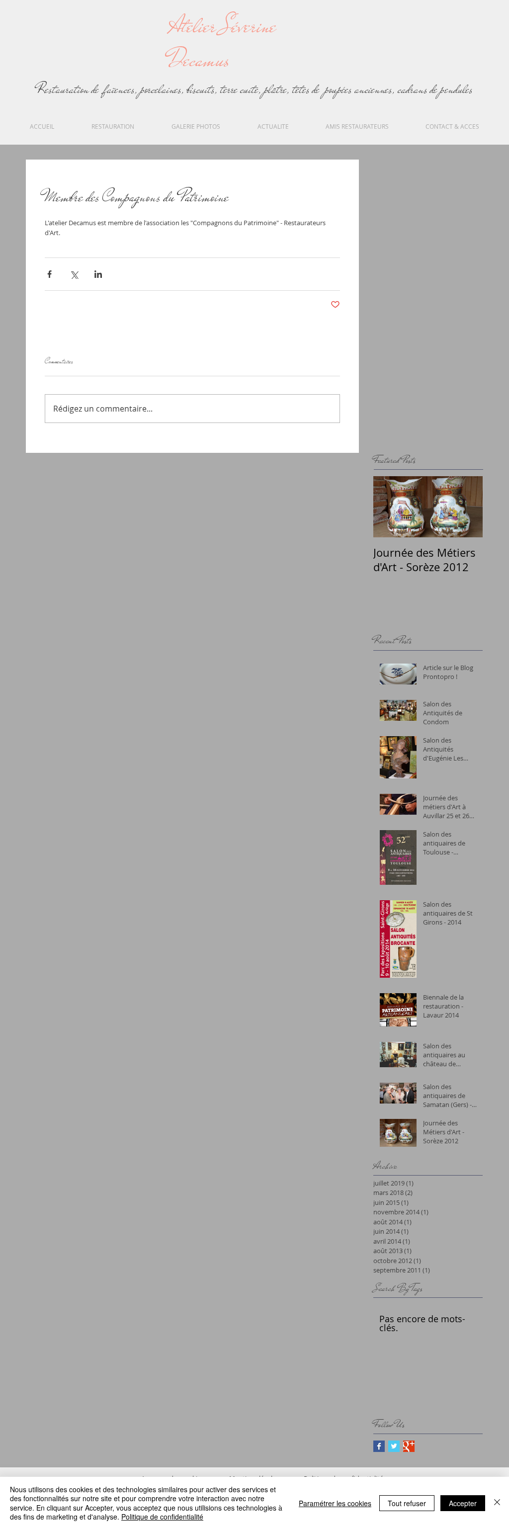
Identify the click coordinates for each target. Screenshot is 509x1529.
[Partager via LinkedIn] (98, 274)
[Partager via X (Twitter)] (74, 274)
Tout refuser (407, 1503)
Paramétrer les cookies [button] (335, 1503)
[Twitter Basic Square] (394, 1446)
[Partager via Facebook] (49, 274)
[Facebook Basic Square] (379, 1446)
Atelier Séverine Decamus (222, 43)
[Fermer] (497, 1503)
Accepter (463, 1503)
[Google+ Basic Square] (409, 1446)
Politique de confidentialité (162, 1517)
